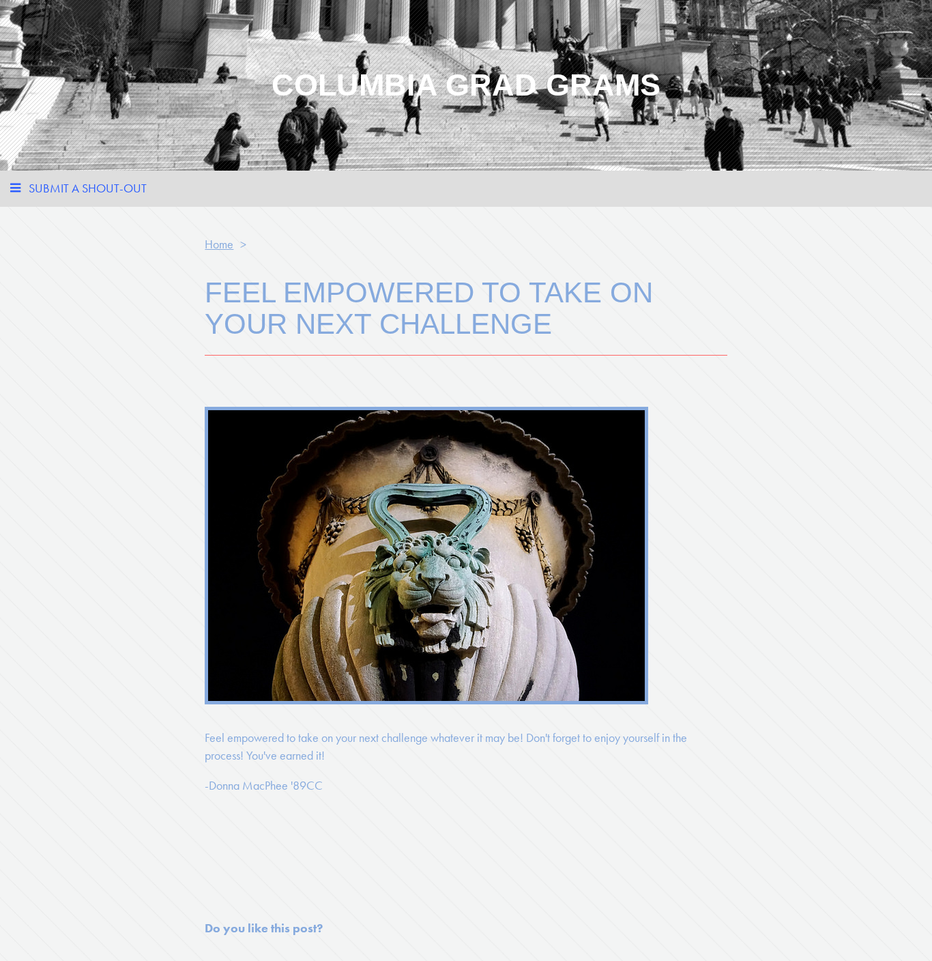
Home (219, 244)
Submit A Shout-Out (88, 188)
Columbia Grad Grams (466, 85)
